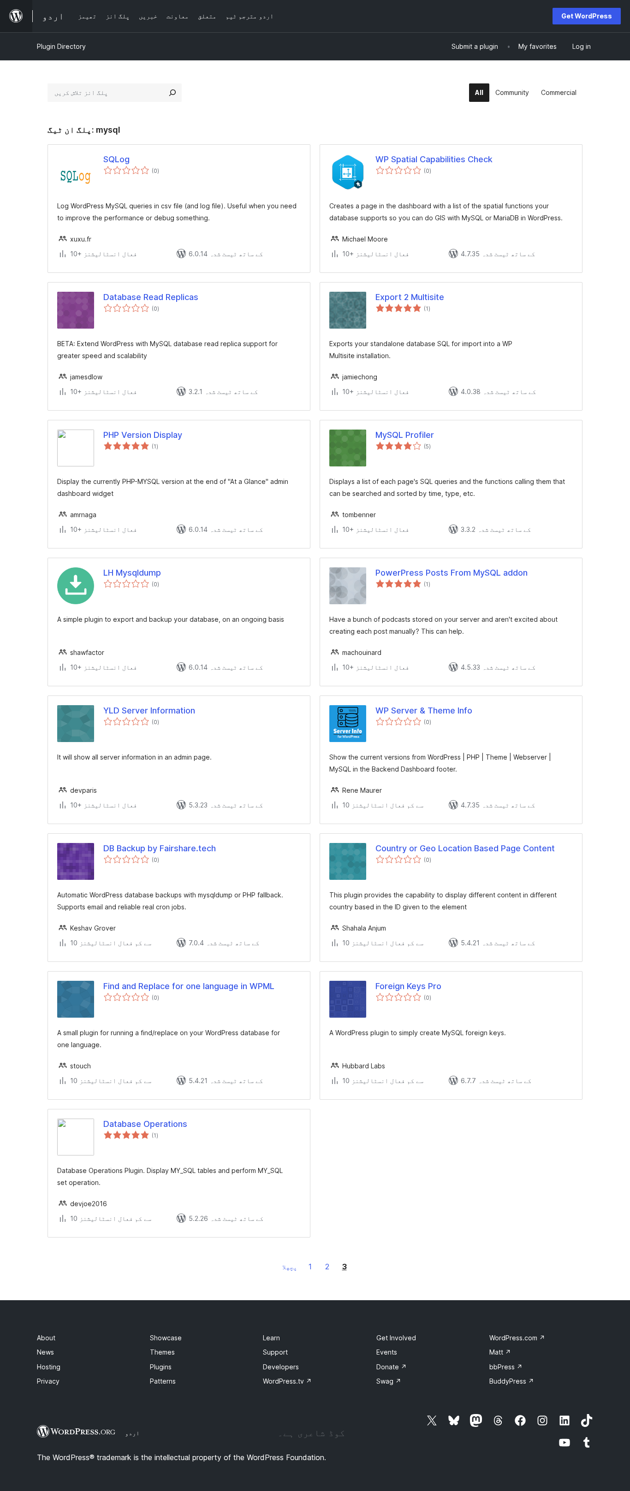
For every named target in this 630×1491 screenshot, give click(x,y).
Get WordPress (586, 16)
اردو (132, 1433)
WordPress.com (517, 1338)
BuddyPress (511, 1381)
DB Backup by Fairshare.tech (159, 848)
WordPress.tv (287, 1381)
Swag (388, 1381)
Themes (162, 1352)
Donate (391, 1367)
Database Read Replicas (150, 297)
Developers (281, 1367)
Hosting (48, 1367)
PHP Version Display (142, 435)
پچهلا (289, 1267)
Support (275, 1352)
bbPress (506, 1367)
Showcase (166, 1338)
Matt (500, 1352)
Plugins (161, 1367)
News (45, 1352)
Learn (271, 1338)
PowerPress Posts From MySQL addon (451, 573)
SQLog (116, 159)
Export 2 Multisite (409, 297)
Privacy (48, 1381)
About (46, 1338)
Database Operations (145, 1124)
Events (386, 1352)
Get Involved (396, 1338)
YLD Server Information (149, 710)
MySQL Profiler (404, 435)
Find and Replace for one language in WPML (188, 986)
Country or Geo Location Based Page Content (465, 848)
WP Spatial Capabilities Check (434, 159)
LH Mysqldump (132, 573)
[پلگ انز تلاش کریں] (172, 92)
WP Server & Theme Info (423, 710)
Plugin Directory (61, 46)
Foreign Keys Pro (408, 986)
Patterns (163, 1381)
